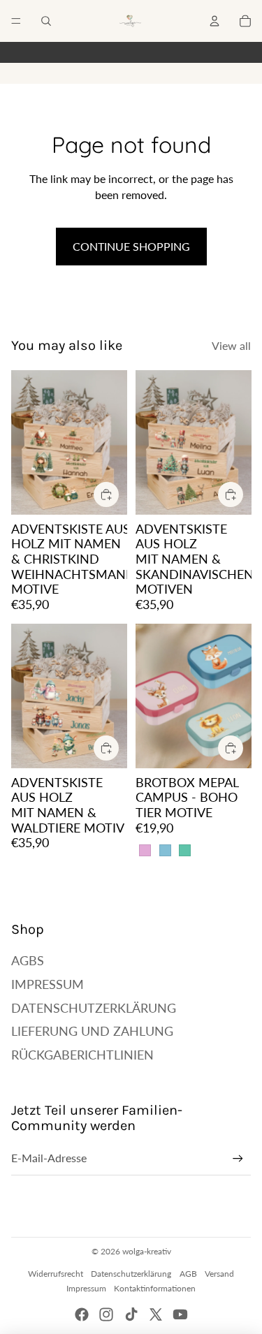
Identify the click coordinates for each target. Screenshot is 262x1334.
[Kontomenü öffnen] (214, 21)
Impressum (47, 984)
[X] (155, 1314)
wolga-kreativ (146, 1251)
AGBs (27, 960)
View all (231, 345)
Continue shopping (131, 246)
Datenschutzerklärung (93, 1008)
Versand (219, 1273)
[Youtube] (180, 1314)
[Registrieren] (238, 1158)
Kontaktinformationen (155, 1288)
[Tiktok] (131, 1314)
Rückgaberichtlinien (82, 1054)
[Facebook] (81, 1314)
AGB (188, 1273)
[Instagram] (106, 1314)
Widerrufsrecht (55, 1273)
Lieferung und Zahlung (92, 1031)
